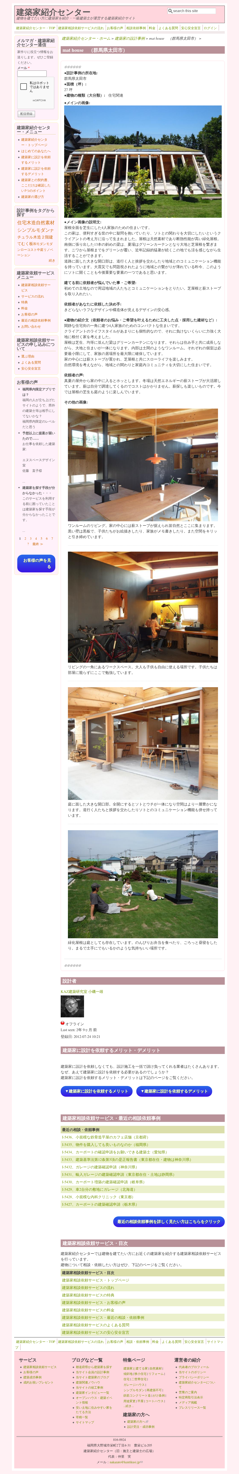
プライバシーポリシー (194, 1377)
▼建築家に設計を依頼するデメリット (174, 1091)
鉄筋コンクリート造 (137, 1395)
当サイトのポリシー (192, 1372)
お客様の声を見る (37, 563)
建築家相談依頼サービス (40, 1367)
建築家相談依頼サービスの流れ (81, 28)
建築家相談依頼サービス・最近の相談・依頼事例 (103, 1317)
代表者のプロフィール (194, 1367)
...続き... (128, 1406)
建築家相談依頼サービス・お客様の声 (94, 1302)
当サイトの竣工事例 (89, 1387)
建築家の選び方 (32, 196)
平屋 (140, 1401)
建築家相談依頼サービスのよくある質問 (95, 1324)
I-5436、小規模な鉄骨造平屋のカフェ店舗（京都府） (106, 1136)
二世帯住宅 (139, 1379)
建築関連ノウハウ (88, 1382)
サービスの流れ (32, 296)
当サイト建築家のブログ (92, 1377)
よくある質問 (168, 28)
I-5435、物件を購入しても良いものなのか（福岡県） (106, 1144)
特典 (24, 302)
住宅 (22, 222)
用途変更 (129, 1401)
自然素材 (45, 222)
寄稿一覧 (82, 1417)
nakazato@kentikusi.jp (126, 1462)
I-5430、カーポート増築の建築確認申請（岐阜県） (104, 1181)
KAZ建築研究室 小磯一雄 (82, 991)
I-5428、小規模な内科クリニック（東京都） (98, 1196)
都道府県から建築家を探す (94, 1367)
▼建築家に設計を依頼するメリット (96, 1091)
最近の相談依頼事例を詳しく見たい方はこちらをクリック (169, 1221)
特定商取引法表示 (191, 1397)
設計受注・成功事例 (141, 1427)
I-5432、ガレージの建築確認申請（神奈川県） (100, 1166)
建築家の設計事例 (130, 38)
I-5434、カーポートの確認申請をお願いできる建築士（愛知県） (115, 1151)
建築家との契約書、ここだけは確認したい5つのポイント (36, 185)
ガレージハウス (134, 1385)
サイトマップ (85, 1422)
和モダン (39, 244)
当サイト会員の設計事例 (92, 1372)
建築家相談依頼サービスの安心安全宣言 (95, 1332)
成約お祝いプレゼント (38, 1382)
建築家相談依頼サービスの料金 (88, 1309)
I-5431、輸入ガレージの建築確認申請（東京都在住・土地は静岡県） (119, 1174)
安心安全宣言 (191, 28)
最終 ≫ (37, 544)
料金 (152, 28)
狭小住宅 (140, 1374)
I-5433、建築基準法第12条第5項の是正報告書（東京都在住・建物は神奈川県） (127, 1159)
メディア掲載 (188, 1402)
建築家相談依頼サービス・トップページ (95, 1280)
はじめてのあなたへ (36, 151)
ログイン (210, 28)
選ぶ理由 (27, 356)
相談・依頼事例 (137, 1341)
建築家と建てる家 (135, 1368)
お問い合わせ (31, 326)
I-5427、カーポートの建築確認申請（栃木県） (100, 1204)
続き (52, 260)
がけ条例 (159, 1395)
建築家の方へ (137, 1421)
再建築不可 (154, 1390)
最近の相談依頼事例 (36, 320)
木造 (31, 222)
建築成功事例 (32, 1377)
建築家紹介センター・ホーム (86, 38)
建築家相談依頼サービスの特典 (88, 1294)
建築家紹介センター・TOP (35, 28)
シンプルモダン (33, 230)
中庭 (40, 249)
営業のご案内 (188, 1392)
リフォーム (156, 1374)
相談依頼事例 (136, 28)
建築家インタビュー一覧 (92, 1392)
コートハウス (154, 1401)
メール (23, 67)
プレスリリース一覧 (192, 1407)
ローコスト (29, 249)
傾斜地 (128, 1374)
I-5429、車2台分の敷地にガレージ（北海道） (99, 1189)
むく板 (27, 243)
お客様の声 (115, 28)
